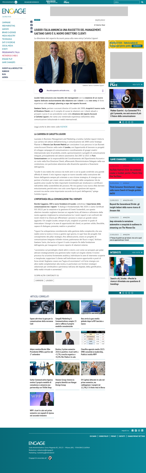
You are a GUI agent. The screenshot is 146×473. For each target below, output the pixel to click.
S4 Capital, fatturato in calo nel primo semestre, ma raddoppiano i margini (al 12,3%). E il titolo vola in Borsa (93, 383)
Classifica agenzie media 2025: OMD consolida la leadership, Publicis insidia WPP (93, 352)
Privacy (113, 436)
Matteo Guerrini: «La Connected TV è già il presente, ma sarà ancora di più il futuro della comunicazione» (125, 113)
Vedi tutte (136, 252)
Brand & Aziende (87, 301)
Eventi (5, 49)
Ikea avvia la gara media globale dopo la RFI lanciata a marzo (92, 321)
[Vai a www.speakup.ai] (102, 90)
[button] (142, 2)
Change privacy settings (136, 436)
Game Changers (8, 62)
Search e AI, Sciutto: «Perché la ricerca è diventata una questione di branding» (125, 281)
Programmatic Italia (10, 52)
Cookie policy (103, 436)
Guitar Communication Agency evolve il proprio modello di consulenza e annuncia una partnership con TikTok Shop (41, 383)
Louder (49, 280)
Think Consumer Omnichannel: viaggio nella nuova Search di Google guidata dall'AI (126, 190)
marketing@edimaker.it (45, 453)
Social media (7, 45)
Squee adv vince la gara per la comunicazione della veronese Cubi (41, 321)
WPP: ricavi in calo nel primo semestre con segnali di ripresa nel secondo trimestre (42, 413)
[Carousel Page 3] (126, 122)
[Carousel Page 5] (132, 122)
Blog (4, 74)
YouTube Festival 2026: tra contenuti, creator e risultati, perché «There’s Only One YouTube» (126, 173)
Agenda (5, 77)
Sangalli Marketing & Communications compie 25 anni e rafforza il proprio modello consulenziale (66, 322)
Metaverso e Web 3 (10, 55)
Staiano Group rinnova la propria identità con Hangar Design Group (66, 382)
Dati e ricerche (8, 42)
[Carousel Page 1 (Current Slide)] (120, 122)
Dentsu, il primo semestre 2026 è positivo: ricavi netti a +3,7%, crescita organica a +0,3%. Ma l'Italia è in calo (66, 353)
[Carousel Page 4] (129, 122)
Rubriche (5, 71)
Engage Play (7, 59)
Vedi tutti (136, 85)
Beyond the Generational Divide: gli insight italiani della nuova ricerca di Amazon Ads (125, 207)
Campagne (6, 22)
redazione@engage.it (45, 450)
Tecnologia (7, 39)
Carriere (39, 280)
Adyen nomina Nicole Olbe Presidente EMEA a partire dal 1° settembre (41, 352)
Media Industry (8, 35)
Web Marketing (8, 25)
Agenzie (5, 29)
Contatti (122, 436)
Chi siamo (93, 436)
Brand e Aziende (9, 32)
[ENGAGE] (14, 11)
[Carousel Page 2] (123, 122)
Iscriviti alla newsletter (12, 68)
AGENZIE (64, 126)
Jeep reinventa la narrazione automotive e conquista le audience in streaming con (126, 224)
